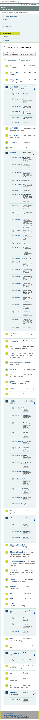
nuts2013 (17, 283)
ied (11, 518)
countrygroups (18, 180)
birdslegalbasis (18, 408)
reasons (17, 117)
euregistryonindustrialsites (16, 362)
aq (10, 65)
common (13, 152)
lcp (11, 611)
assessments (18, 157)
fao (11, 374)
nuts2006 (17, 269)
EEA (10, 2)
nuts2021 (17, 297)
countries (18, 106)
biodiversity (14, 142)
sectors (17, 631)
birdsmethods (18, 423)
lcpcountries (18, 618)
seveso (12, 666)
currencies (18, 184)
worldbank (14, 692)
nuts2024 (17, 304)
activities (17, 94)
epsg (16, 205)
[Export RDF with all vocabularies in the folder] (34, 89)
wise (11, 685)
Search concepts (25, 60)
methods (17, 111)
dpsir (16, 190)
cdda (11, 147)
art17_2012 (14, 128)
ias (11, 511)
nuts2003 (17, 262)
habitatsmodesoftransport (18, 489)
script (16, 319)
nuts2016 (17, 290)
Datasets (5, 19)
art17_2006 (14, 87)
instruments (18, 504)
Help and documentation (10, 16)
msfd (11, 639)
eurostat (13, 369)
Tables (4, 23)
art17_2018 (14, 135)
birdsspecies (18, 441)
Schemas (5, 30)
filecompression (18, 213)
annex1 (17, 525)
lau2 (11, 599)
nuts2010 (17, 276)
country (17, 699)
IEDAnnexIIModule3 (16, 552)
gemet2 (12, 389)
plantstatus (18, 624)
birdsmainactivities (18, 415)
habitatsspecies (18, 497)
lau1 (11, 594)
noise (12, 646)
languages (18, 243)
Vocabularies (7, 33)
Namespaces (6, 40)
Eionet (10, 12)
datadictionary (15, 334)
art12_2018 (14, 80)
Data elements (7, 26)
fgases (12, 382)
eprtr (11, 346)
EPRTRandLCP (15, 353)
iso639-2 (17, 219)
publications (14, 653)
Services (5, 36)
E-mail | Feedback (8, 713)
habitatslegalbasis (18, 463)
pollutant (17, 537)
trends (17, 122)
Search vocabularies (11, 60)
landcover (13, 586)
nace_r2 (17, 247)
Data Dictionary (17, 12)
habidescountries (18, 455)
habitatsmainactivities (18, 471)
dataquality (14, 341)
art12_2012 (14, 73)
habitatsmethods (18, 479)
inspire (12, 579)
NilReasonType (18, 258)
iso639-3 (17, 231)
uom (11, 678)
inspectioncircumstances (18, 531)
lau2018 (12, 604)
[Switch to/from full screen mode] (27, 5)
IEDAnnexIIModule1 (16, 545)
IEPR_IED (13, 570)
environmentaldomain (18, 194)
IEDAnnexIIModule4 (16, 561)
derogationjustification (18, 448)
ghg (11, 394)
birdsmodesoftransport (18, 433)
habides (13, 401)
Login (23, 4)
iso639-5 (17, 235)
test (11, 673)
